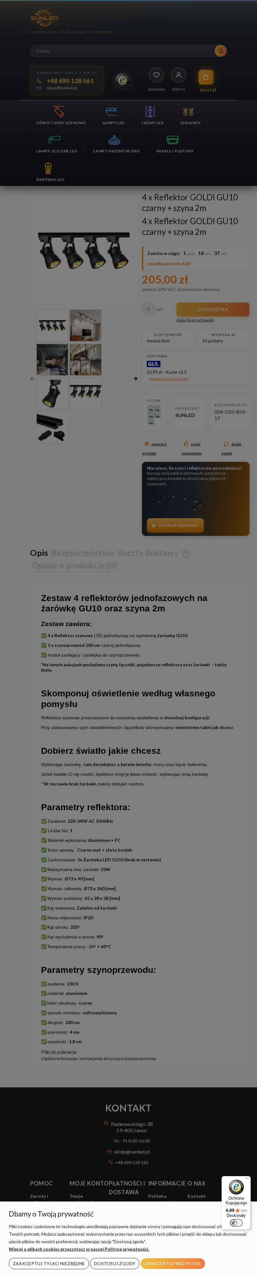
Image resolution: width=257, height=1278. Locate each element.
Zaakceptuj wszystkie (173, 1263)
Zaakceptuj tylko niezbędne (49, 1263)
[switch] (236, 1223)
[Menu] (247, 1180)
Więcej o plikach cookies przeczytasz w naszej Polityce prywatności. (79, 1249)
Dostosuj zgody (114, 1263)
